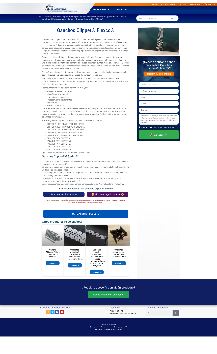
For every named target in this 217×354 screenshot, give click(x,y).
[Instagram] (48, 312)
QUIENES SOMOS (167, 4)
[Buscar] (176, 313)
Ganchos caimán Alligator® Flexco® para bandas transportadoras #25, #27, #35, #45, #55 (97, 258)
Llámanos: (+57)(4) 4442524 (202, 4)
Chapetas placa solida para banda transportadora (119, 253)
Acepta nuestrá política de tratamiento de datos (157, 127)
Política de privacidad (108, 324)
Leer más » (53, 263)
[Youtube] (62, 312)
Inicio (40, 17)
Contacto (182, 4)
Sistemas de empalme (59, 19)
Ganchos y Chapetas (75, 19)
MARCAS (119, 9)
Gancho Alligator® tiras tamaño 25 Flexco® (53, 253)
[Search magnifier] (175, 18)
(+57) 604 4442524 (128, 313)
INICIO (154, 4)
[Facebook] (57, 312)
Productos (47, 17)
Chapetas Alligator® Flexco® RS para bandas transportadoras (75, 254)
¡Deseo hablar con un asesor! (108, 294)
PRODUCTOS (99, 9)
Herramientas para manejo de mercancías (104, 17)
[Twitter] (52, 312)
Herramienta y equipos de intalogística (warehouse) (71, 17)
